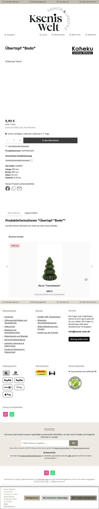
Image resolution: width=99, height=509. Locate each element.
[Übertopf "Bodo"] (49, 88)
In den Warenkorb (50, 140)
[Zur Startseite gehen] (49, 19)
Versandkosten (43, 479)
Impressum (9, 317)
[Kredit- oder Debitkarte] (8, 387)
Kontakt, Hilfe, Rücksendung (49, 317)
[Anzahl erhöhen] (19, 140)
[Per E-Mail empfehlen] (19, 188)
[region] (49, 88)
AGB (69, 456)
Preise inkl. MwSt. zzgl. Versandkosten (20, 127)
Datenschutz (10, 326)
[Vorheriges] (7, 266)
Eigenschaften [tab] (31, 213)
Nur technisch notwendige (55, 498)
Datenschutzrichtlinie (62, 448)
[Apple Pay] (8, 394)
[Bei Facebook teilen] (8, 188)
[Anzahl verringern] (7, 140)
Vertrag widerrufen (79, 339)
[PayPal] (8, 380)
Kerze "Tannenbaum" (49, 286)
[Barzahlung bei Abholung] (15, 373)
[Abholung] (52, 373)
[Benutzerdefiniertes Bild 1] (75, 383)
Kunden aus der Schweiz (48, 333)
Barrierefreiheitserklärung (15, 340)
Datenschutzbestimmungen (30, 456)
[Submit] (73, 443)
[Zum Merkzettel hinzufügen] (86, 280)
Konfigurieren (32, 498)
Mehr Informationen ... (10, 505)
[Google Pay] (19, 387)
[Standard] (41, 373)
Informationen (9, 311)
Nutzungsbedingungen (81, 448)
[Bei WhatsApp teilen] (13, 188)
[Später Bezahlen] (19, 380)
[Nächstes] (92, 266)
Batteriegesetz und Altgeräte (16, 336)
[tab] (13, 213)
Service (39, 311)
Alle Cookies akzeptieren (83, 498)
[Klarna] (6, 373)
